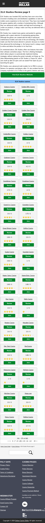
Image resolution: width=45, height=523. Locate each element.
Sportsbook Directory (29, 476)
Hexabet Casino (28, 323)
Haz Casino (9, 299)
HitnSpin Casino (9, 393)
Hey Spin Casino (9, 346)
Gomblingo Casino (9, 181)
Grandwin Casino (28, 205)
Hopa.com (28, 393)
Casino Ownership (28, 487)
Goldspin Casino (9, 157)
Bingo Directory (27, 472)
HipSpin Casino (28, 370)
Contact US (4, 506)
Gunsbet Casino (28, 252)
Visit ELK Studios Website (22, 75)
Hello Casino (28, 299)
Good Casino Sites (6, 503)
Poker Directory (27, 469)
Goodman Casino (28, 181)
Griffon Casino (28, 228)
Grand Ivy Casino (9, 205)
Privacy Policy (5, 465)
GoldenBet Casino (9, 134)
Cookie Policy (4, 469)
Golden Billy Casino (28, 87)
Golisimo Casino (28, 157)
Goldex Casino (28, 134)
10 (24, 441)
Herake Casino (9, 323)
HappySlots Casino (28, 275)
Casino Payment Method (30, 491)
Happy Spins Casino (9, 275)
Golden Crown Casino (9, 110)
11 (27, 441)
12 (31, 441)
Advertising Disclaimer (7, 476)
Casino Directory (27, 465)
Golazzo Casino (9, 87)
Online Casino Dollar (22, 521)
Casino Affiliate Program (8, 499)
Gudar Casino (9, 252)
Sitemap (3, 510)
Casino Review (27, 480)
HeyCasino (28, 346)
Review (9, 91)
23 (34, 441)
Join (9, 103)
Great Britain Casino (9, 228)
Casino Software (27, 483)
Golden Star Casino (28, 110)
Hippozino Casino (9, 370)
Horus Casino (9, 417)
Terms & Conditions (6, 472)
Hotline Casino (28, 417)
